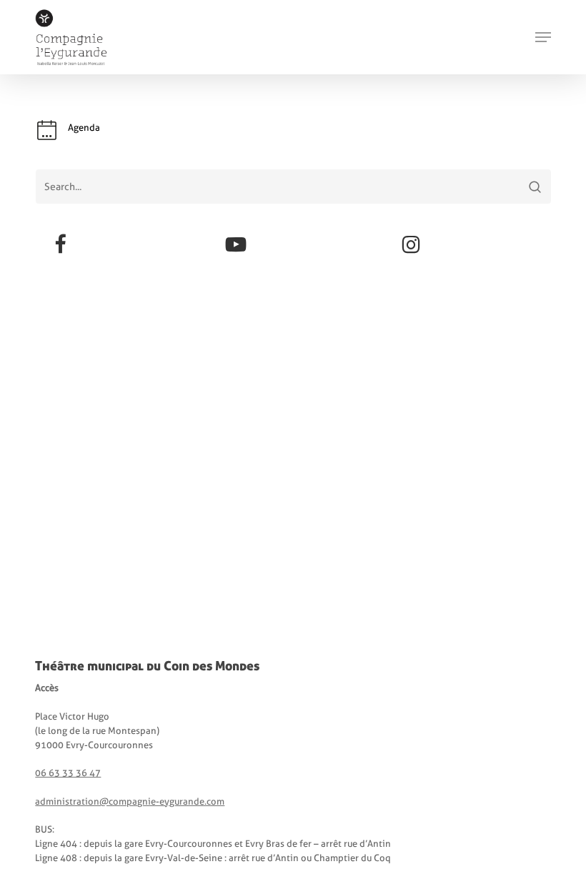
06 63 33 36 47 (68, 773)
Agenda (84, 127)
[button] (543, 37)
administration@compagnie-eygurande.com (129, 801)
